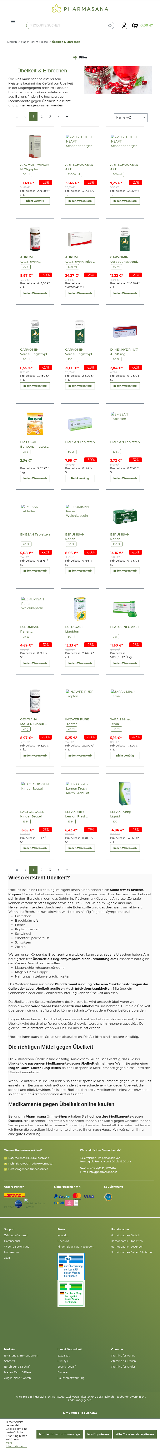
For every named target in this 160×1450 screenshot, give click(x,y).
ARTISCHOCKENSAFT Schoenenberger (79, 167)
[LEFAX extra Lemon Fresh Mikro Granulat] (80, 794)
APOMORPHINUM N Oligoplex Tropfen (34, 167)
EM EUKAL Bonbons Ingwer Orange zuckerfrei (34, 444)
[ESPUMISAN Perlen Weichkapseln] (80, 516)
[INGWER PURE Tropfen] (80, 701)
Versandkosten (81, 1396)
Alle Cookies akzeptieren (135, 1434)
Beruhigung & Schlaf (17, 1366)
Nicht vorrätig (35, 200)
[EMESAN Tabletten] (80, 424)
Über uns (63, 1241)
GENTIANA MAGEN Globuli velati (32, 721)
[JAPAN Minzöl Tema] (125, 701)
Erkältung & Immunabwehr (21, 1355)
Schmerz (9, 1361)
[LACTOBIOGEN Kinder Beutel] (35, 794)
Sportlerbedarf (67, 1366)
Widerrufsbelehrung (16, 1246)
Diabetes (63, 1372)
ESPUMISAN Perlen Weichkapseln (76, 536)
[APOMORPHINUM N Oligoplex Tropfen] (35, 146)
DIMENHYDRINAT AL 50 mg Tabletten (124, 351)
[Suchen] (109, 25)
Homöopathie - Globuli (125, 1235)
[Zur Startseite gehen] (80, 8)
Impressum (11, 1252)
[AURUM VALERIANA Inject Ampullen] (80, 239)
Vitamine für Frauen (123, 1361)
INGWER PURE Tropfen (77, 721)
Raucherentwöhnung (71, 1377)
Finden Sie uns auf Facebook (75, 1246)
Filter (82, 57)
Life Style (63, 1361)
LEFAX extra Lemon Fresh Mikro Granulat (77, 814)
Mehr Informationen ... (16, 1444)
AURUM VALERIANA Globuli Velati (30, 259)
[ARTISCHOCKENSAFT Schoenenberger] (80, 146)
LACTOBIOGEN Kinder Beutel (32, 814)
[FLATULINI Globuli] (125, 609)
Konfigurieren (98, 1434)
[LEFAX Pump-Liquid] (125, 794)
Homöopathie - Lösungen (127, 1246)
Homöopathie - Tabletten (127, 1241)
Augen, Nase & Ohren (17, 1377)
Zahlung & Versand (16, 1235)
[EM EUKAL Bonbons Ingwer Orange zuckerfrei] (35, 424)
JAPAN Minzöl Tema (121, 721)
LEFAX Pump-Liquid (121, 814)
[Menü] (13, 21)
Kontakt (63, 1235)
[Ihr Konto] (124, 25)
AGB (7, 1257)
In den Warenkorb (80, 200)
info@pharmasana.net (103, 1171)
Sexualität (64, 1355)
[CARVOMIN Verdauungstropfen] (125, 239)
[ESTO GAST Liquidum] (80, 609)
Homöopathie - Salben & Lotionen (132, 1252)
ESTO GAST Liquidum (74, 629)
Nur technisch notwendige (59, 1434)
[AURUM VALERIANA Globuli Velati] (35, 239)
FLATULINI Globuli (124, 627)
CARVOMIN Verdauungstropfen (124, 259)
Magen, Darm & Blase (17, 1372)
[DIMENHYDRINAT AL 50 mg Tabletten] (125, 331)
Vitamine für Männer (123, 1355)
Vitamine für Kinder (123, 1366)
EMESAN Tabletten (80, 442)
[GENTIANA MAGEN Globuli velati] (35, 701)
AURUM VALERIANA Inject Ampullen (79, 259)
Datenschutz (12, 1241)
